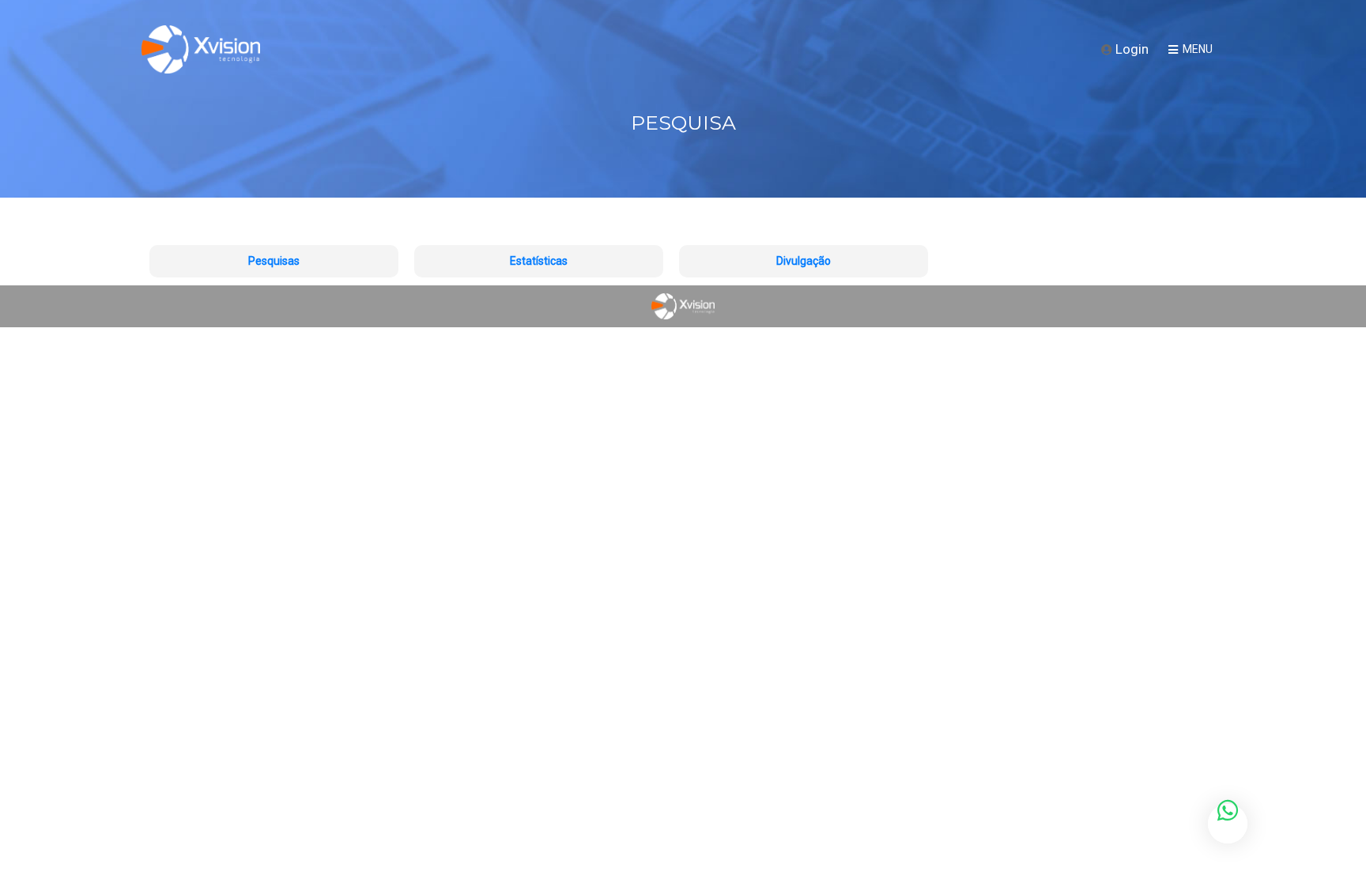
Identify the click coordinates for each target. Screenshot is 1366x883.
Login (1130, 49)
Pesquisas (274, 261)
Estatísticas (539, 261)
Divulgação (803, 261)
